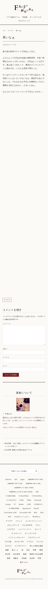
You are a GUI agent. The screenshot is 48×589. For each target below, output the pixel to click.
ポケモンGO (19, 541)
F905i (22, 500)
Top (4, 30)
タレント (38, 529)
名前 (5, 349)
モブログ (11, 30)
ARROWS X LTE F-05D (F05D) (21, 492)
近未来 (32, 558)
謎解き (15, 558)
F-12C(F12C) (12, 500)
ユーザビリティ (21, 546)
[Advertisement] (24, 196)
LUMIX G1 (38, 504)
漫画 (8, 558)
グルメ (38, 525)
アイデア (9, 521)
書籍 (41, 550)
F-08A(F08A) (24, 496)
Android (8, 479)
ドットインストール (28, 420)
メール (6, 357)
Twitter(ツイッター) (21, 517)
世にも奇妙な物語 (36, 546)
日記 (28, 550)
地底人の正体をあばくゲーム (22, 450)
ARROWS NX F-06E (33, 483)
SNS (9, 517)
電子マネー (24, 562)
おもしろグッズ (13, 525)
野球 (39, 558)
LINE (29, 504)
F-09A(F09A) (37, 496)
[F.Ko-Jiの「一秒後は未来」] (24, 9)
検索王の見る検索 (36, 554)
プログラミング (24, 21)
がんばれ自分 (27, 525)
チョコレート (17, 533)
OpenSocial (26, 508)
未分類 (7, 554)
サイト (5, 366)
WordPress (36, 517)
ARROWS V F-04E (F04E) (24, 488)
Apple (22, 479)
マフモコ (30, 541)
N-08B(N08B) (14, 508)
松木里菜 (16, 554)
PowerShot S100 (10, 512)
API (15, 479)
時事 (34, 550)
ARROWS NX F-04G (35, 479)
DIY (37, 492)
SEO (42, 512)
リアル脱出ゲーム (13, 17)
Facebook (37, 500)
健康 (7, 550)
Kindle (21, 504)
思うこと (15, 550)
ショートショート (25, 529)
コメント (6, 323)
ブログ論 (8, 541)
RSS (35, 512)
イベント (19, 521)
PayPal (36, 508)
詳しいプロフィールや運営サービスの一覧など (20, 427)
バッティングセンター (16, 537)
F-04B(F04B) (11, 496)
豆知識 (24, 17)
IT (15, 504)
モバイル (40, 541)
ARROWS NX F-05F (14, 483)
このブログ (11, 529)
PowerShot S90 (25, 512)
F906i (29, 500)
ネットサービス (36, 17)
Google (8, 504)
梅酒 (24, 554)
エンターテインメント (33, 521)
